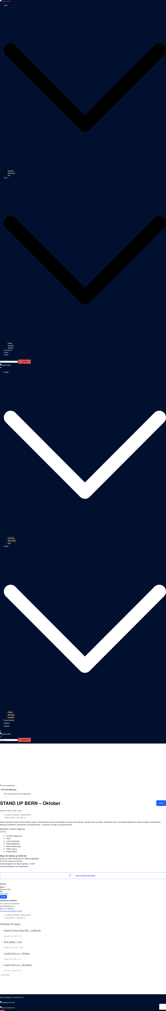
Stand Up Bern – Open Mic (14, 817)
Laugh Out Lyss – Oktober (17, 953)
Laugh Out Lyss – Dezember (18, 965)
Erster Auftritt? (8, 350)
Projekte (6, 352)
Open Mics (11, 171)
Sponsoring (11, 345)
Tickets (161, 803)
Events (5, 5)
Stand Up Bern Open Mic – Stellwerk (22, 930)
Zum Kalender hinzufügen (85, 876)
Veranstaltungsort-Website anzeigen (11, 911)
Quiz (9, 175)
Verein (5, 177)
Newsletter (10, 348)
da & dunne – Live (13, 942)
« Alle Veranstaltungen (8, 789)
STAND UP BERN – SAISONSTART (18, 815)
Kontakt (10, 343)
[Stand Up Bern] (5, 1)
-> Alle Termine (5, 975)
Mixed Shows (11, 173)
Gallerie (6, 354)
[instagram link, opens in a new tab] (0, 358)
